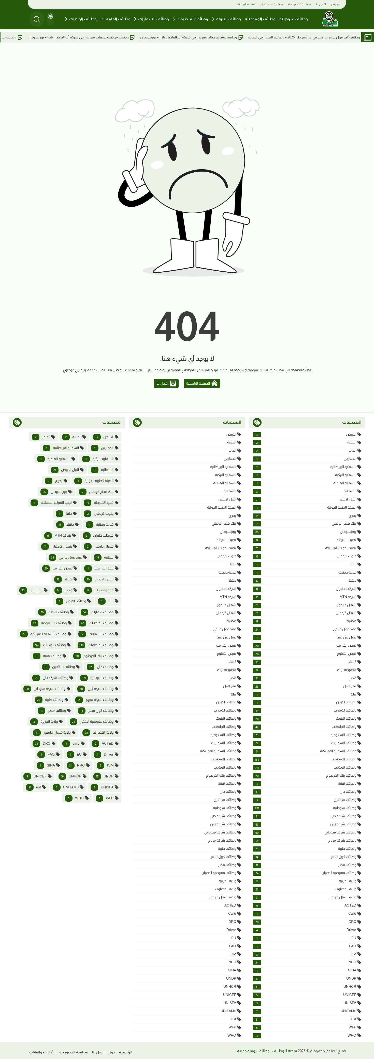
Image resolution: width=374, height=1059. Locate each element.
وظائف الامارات (306, 710)
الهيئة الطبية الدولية (306, 507)
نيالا (306, 694)
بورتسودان (305, 532)
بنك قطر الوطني (306, 523)
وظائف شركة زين (305, 824)
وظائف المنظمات (192, 19)
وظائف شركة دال (306, 816)
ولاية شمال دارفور (306, 897)
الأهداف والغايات (42, 1052)
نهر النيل (305, 686)
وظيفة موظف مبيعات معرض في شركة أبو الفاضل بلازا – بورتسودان (111, 37)
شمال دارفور (306, 605)
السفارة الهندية (306, 483)
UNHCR (306, 986)
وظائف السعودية (305, 735)
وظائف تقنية (306, 783)
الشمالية (306, 491)
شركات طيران (306, 589)
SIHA (306, 970)
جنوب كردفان (306, 556)
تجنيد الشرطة (306, 540)
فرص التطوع (305, 653)
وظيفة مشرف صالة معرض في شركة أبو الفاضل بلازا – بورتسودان (221, 37)
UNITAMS (306, 1011)
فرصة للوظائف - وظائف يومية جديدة (267, 1051)
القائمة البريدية (246, 4)
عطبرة (306, 621)
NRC (305, 962)
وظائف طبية (305, 848)
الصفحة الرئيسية (198, 383)
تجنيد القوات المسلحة (306, 548)
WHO (306, 1035)
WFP (306, 1027)
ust (306, 1019)
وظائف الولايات (83, 19)
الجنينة (306, 442)
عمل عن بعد (306, 637)
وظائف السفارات (153, 19)
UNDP (306, 978)
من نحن (335, 4)
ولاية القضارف (305, 889)
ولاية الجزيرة (306, 881)
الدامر (306, 450)
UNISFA (306, 1003)
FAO (306, 946)
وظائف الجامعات (115, 19)
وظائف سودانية (293, 19)
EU (306, 938)
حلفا (306, 564)
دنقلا (306, 580)
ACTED (306, 905)
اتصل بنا (321, 4)
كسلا (306, 662)
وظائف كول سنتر (306, 857)
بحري (306, 515)
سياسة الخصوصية (299, 4)
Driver (306, 930)
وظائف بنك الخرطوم (305, 775)
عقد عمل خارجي (305, 629)
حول (111, 1052)
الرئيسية (125, 1052)
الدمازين (306, 458)
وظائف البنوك (228, 19)
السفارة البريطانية (306, 467)
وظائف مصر (306, 865)
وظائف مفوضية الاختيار (305, 873)
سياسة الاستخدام (272, 4)
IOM (306, 954)
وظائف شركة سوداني (305, 832)
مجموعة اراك (306, 670)
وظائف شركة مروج (306, 840)
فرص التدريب (305, 645)
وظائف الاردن (306, 702)
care (306, 913)
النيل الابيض (306, 499)
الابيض (306, 434)
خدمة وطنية (306, 572)
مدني (306, 678)
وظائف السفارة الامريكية (306, 751)
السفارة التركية (306, 475)
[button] (50, 19)
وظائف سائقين (306, 800)
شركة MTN (306, 597)
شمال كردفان (306, 613)
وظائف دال (306, 791)
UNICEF (306, 995)
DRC (305, 921)
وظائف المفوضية (260, 19)
